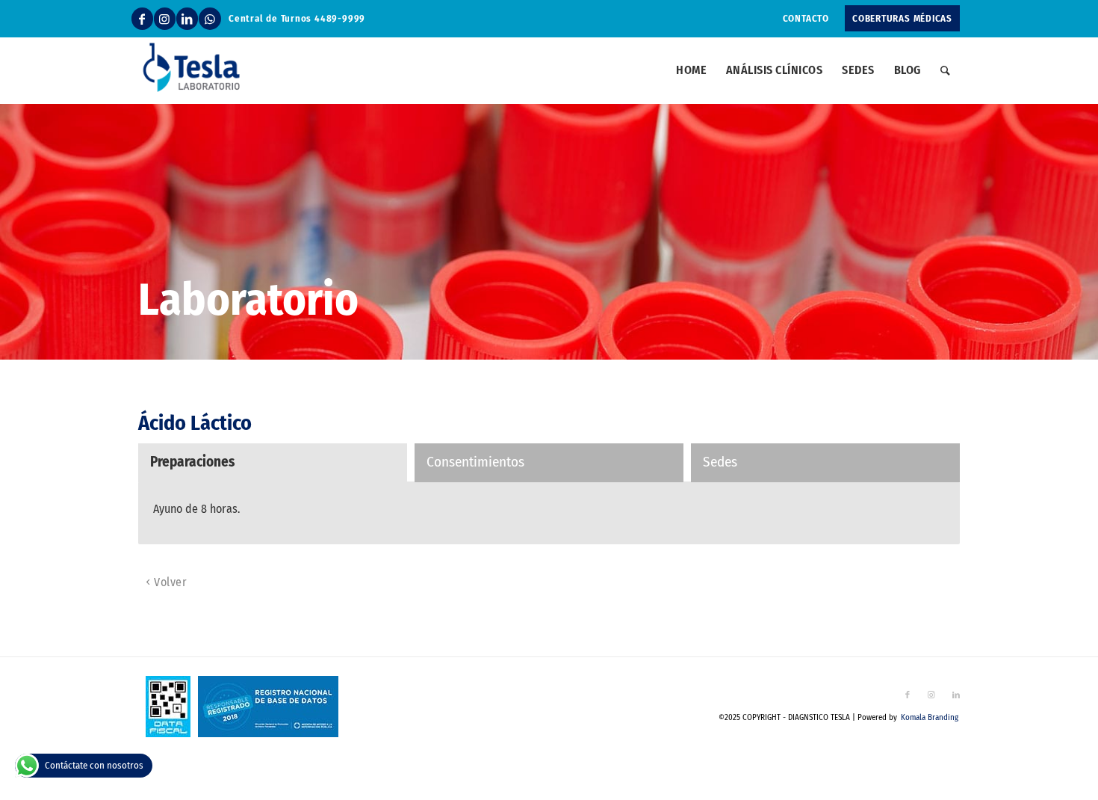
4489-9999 (339, 18)
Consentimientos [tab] (475, 461)
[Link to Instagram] (165, 18)
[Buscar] (945, 70)
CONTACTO (806, 18)
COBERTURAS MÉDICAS (902, 18)
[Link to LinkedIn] (187, 18)
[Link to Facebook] (142, 18)
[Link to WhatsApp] (210, 18)
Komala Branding (929, 717)
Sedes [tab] (720, 461)
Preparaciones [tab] (192, 461)
